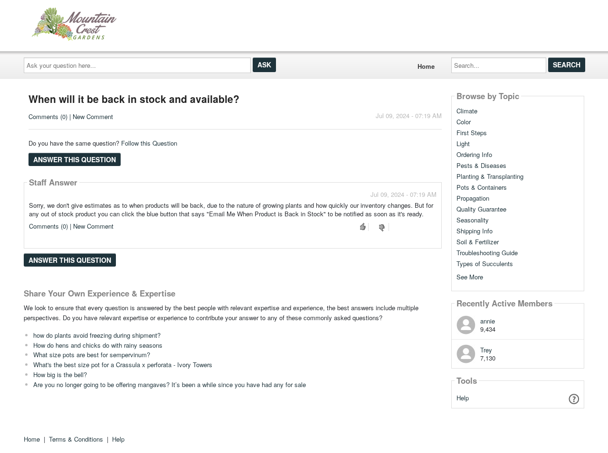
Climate (466, 111)
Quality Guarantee (481, 209)
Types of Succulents (484, 263)
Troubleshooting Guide (487, 253)
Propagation (472, 198)
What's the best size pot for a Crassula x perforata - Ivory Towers (122, 364)
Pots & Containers (481, 187)
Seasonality (472, 220)
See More (469, 276)
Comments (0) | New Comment (70, 116)
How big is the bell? (60, 374)
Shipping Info (474, 231)
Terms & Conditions (76, 439)
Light (463, 143)
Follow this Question (149, 143)
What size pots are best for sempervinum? (91, 354)
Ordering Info (474, 154)
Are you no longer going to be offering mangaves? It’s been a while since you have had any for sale (169, 384)
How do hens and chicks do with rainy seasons (97, 345)
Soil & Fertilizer (477, 242)
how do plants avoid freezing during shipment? (97, 335)
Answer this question (74, 159)
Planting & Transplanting (489, 176)
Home (426, 66)
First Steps (471, 132)
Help (462, 397)
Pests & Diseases (481, 165)
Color (463, 122)
